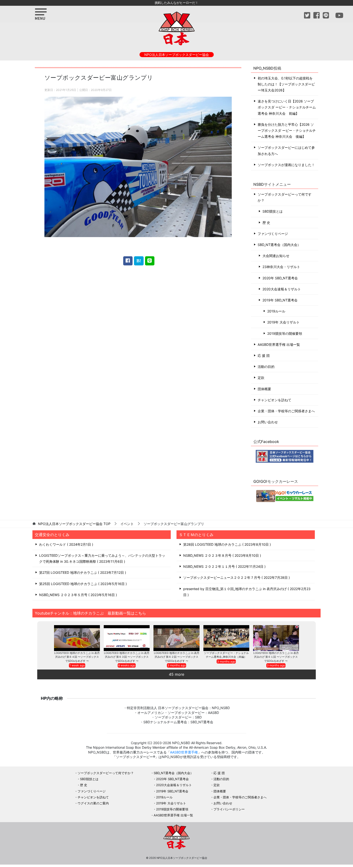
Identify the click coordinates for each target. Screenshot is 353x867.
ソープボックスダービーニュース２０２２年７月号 (236, 577)
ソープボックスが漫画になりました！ (286, 165)
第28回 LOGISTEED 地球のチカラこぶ (226, 544)
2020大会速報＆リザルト (281, 289)
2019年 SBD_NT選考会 (280, 300)
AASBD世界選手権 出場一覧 (279, 344)
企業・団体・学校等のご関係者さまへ (286, 411)
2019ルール (276, 311)
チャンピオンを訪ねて (274, 400)
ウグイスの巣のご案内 (93, 803)
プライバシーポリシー (229, 809)
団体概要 (264, 389)
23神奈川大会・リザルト (281, 267)
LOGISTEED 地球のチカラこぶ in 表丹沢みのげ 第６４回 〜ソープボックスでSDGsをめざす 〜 (77, 657)
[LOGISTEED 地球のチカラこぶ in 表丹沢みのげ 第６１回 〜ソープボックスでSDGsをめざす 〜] (276, 638)
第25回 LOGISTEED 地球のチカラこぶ (82, 584)
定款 (261, 378)
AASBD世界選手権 (184, 752)
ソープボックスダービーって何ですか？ (284, 197)
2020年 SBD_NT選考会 (280, 278)
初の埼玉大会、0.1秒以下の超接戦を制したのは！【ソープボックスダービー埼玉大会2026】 (286, 84)
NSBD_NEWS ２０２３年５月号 (77, 595)
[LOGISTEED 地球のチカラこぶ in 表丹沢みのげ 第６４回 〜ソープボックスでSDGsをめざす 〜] (77, 638)
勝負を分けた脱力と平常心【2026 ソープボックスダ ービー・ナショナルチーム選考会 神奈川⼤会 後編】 (287, 130)
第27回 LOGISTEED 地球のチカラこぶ (82, 572)
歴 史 (266, 223)
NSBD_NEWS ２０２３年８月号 (221, 555)
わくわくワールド (65, 544)
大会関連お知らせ (275, 256)
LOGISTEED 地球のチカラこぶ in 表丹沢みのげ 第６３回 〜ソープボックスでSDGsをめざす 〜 (126, 657)
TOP (74, 524)
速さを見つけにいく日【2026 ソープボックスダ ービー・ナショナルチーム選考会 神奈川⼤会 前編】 (287, 107)
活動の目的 (266, 367)
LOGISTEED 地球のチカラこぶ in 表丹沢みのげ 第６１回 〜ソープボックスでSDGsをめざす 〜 (276, 657)
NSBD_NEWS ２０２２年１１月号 (223, 566)
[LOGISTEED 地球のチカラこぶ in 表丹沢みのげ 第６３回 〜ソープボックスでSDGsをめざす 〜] (127, 638)
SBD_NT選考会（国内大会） (279, 245)
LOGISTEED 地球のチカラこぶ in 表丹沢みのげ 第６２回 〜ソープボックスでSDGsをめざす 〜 (176, 657)
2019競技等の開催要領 (284, 333)
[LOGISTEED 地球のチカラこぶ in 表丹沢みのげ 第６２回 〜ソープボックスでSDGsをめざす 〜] (176, 638)
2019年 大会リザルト (283, 322)
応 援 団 (264, 355)
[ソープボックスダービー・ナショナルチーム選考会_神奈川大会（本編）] (226, 638)
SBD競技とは (272, 211)
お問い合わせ (268, 422)
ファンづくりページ (273, 234)
